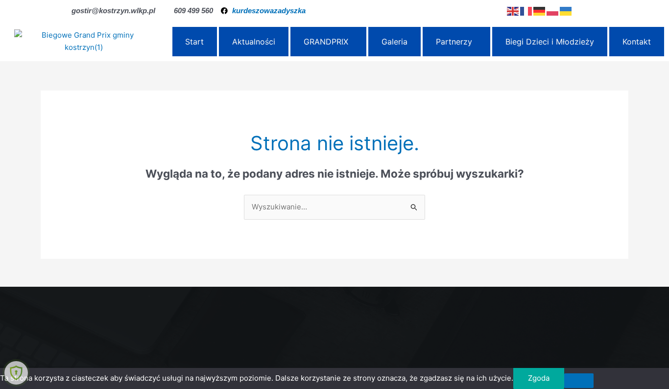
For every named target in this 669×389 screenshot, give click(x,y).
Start (194, 41)
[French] (526, 10)
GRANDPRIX (326, 41)
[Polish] (553, 10)
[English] (513, 10)
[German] (540, 10)
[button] (328, 41)
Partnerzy (454, 41)
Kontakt (636, 41)
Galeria (394, 41)
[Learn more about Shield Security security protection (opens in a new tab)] (16, 373)
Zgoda (539, 378)
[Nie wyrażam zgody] (579, 380)
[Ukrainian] (566, 10)
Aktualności (253, 41)
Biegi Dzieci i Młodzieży (549, 41)
